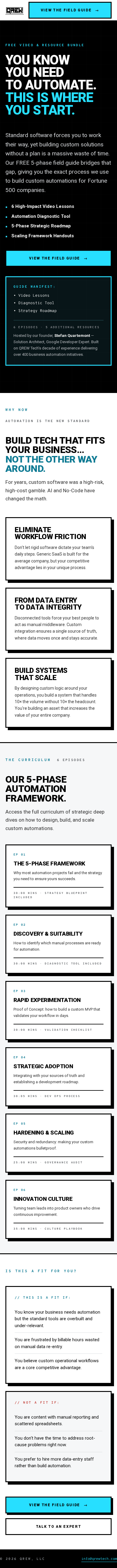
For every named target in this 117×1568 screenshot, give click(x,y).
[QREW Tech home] (14, 10)
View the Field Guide (70, 10)
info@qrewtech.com (99, 1559)
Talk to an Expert (58, 1527)
